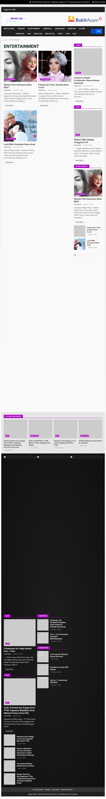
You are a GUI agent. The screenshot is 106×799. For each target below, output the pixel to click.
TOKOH (60, 34)
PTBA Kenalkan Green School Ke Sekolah (90, 429)
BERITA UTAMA (9, 28)
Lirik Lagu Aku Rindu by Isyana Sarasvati (43, 656)
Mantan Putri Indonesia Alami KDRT (20, 66)
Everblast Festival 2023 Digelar (43, 669)
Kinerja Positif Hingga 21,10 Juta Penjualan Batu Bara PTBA (65, 429)
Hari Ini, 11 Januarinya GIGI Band (43, 682)
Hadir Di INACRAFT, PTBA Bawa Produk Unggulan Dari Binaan (40, 429)
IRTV (99, 31)
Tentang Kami (37, 789)
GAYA (29, 34)
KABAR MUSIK (60, 28)
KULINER (82, 28)
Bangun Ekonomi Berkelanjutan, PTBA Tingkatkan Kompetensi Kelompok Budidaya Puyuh (9, 779)
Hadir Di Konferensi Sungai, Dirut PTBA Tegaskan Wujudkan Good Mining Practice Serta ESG (15, 429)
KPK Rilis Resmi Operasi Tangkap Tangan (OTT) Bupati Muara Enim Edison (50, 2)
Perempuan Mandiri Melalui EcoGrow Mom (9, 766)
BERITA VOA (38, 34)
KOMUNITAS (20, 34)
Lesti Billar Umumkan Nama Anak (20, 125)
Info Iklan (56, 789)
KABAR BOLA (47, 28)
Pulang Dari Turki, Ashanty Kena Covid (54, 66)
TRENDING (21, 28)
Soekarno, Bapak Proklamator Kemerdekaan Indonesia (88, 61)
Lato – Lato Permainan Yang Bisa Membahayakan (43, 638)
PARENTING (72, 28)
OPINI (68, 34)
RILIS (74, 34)
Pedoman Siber (67, 789)
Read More (9, 105)
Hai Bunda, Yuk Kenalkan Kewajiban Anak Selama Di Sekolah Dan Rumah (43, 625)
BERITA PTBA (49, 34)
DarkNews (63, 794)
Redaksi (48, 789)
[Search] (88, 31)
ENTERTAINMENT (34, 28)
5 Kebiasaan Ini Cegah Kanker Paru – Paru (20, 632)
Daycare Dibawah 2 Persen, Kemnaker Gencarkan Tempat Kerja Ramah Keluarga (9, 753)
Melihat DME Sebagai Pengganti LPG (88, 123)
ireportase (7, 90)
